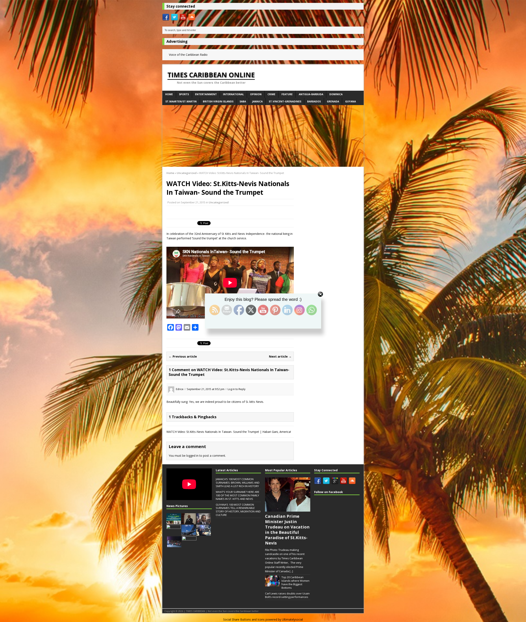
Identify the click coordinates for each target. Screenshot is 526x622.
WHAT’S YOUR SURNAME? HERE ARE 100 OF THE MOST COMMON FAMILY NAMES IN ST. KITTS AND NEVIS (237, 495)
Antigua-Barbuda (311, 94)
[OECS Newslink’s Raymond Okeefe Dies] (189, 545)
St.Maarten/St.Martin (181, 101)
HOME (169, 94)
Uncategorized (219, 202)
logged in (192, 456)
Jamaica (257, 101)
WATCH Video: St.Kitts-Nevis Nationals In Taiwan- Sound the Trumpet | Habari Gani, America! (228, 432)
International (233, 94)
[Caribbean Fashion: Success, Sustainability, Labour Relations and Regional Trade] (173, 522)
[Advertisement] (263, 136)
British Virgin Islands (218, 101)
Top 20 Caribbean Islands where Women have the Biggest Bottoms (295, 582)
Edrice (179, 389)
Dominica (336, 94)
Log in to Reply (237, 389)
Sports (184, 94)
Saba (243, 101)
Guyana (350, 101)
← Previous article (183, 356)
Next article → (280, 356)
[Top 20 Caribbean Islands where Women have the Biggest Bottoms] (272, 584)
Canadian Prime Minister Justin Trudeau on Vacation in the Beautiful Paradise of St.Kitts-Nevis (287, 529)
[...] (291, 571)
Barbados (314, 101)
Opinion (256, 94)
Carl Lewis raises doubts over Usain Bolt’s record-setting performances (287, 595)
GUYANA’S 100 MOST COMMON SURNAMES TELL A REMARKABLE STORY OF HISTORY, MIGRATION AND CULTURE (238, 510)
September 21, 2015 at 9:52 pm (206, 389)
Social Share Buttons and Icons (244, 619)
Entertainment (206, 94)
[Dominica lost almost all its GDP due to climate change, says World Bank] (173, 533)
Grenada (333, 101)
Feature (287, 94)
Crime (271, 94)
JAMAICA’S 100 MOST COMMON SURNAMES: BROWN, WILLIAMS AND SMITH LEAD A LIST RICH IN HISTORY (238, 482)
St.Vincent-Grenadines (285, 101)
